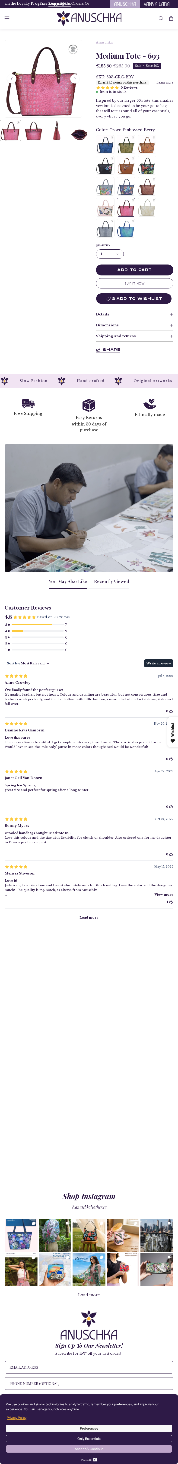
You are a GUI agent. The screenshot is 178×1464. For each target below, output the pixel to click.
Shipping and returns (116, 336)
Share (111, 350)
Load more (89, 1295)
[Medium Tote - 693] (10, 130)
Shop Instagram (89, 1196)
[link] (21, 1235)
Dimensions (107, 325)
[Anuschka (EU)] (89, 18)
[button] (161, 18)
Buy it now (134, 283)
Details (102, 314)
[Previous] (11, 79)
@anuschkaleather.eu (89, 1207)
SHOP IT (21, 1235)
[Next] (74, 79)
